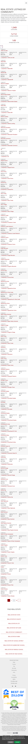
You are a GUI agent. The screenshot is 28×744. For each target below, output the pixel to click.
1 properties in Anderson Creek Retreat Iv (10, 233)
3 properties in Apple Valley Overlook (9, 321)
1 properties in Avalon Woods (7, 596)
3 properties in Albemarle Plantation (9, 134)
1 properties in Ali (5, 156)
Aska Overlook (4, 512)
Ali (1, 149)
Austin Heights (4, 545)
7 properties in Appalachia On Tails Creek (10, 299)
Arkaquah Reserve (5, 369)
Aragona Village (4, 325)
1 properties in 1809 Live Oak (7, 57)
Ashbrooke (3, 457)
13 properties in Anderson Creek (8, 222)
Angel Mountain (4, 248)
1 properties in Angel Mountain (8, 255)
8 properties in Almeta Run (7, 189)
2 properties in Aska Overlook (7, 519)
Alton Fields (3, 193)
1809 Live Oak (4, 50)
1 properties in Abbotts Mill (7, 79)
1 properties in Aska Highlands (8, 508)
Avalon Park (3, 578)
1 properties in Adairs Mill (7, 112)
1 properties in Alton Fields (7, 200)
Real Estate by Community (14, 632)
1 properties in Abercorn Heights (8, 90)
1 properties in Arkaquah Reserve (8, 376)
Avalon (2, 567)
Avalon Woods (4, 589)
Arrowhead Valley (5, 435)
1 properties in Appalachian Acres (8, 310)
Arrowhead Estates (5, 413)
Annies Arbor (4, 270)
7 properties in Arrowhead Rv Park (9, 431)
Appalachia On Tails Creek (7, 292)
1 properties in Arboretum (6, 354)
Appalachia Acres (5, 281)
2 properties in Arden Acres (7, 365)
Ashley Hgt (3, 490)
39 (16, 600)
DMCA (14, 679)
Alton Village (4, 204)
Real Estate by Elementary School (14, 645)
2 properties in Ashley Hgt (7, 497)
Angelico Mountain (5, 259)
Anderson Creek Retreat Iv (7, 226)
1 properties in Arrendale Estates (8, 398)
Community (14, 670)
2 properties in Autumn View (7, 563)
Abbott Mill (3, 61)
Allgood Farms (4, 160)
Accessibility (14, 677)
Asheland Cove (4, 479)
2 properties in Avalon (6, 574)
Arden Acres (4, 358)
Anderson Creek (4, 215)
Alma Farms (3, 171)
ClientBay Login (14, 681)
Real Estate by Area (14, 636)
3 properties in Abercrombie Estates (9, 101)
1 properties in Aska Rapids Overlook (9, 530)
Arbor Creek (3, 336)
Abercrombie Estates (5, 94)
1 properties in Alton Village (7, 211)
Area (14, 672)
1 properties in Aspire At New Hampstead (10, 541)
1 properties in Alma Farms (7, 178)
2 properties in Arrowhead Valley (8, 442)
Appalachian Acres (5, 303)
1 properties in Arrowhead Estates (8, 420)
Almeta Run (3, 182)
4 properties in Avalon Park (7, 585)
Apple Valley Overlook (6, 314)
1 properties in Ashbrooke (7, 464)
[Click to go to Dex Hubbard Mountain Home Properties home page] (12, 3)
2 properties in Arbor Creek (7, 343)
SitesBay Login (14, 683)
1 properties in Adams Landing (8, 123)
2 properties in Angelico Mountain (8, 266)
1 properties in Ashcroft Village (8, 475)
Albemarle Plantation (5, 127)
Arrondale (3, 402)
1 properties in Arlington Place (8, 387)
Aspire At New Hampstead (7, 534)
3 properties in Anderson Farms (8, 244)
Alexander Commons (6, 138)
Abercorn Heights (5, 83)
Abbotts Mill (3, 72)
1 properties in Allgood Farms (7, 167)
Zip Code (14, 668)
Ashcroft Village (4, 468)
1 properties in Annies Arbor (7, 277)
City (14, 666)
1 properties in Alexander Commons (9, 145)
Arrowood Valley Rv (5, 446)
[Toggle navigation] (26, 3)
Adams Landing (4, 116)
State (14, 662)
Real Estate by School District (14, 641)
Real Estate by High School (14, 654)
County (14, 664)
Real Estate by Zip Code (14, 628)
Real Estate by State (14, 615)
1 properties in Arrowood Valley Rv (9, 453)
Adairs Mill (3, 105)
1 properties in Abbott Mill (7, 68)
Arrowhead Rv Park (5, 424)
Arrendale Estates (5, 391)
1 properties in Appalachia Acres (8, 288)
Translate (24, 735)
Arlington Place (4, 380)
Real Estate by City (14, 623)
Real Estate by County (14, 619)
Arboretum (3, 347)
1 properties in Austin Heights (7, 552)
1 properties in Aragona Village (8, 332)
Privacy (14, 675)
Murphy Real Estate (14, 660)
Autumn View (4, 556)
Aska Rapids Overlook (6, 523)
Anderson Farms (4, 237)
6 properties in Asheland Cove (8, 486)
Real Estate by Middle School (14, 649)
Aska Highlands (4, 501)
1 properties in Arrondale (6, 409)
